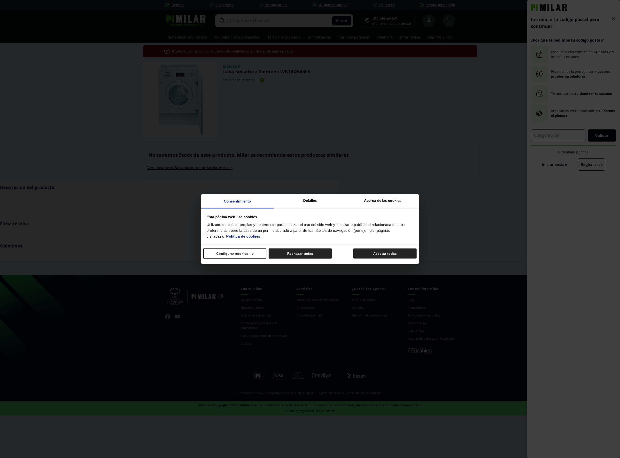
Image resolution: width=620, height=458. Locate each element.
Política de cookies (243, 236)
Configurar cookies (232, 253)
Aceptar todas (385, 253)
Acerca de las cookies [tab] (382, 200)
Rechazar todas (300, 253)
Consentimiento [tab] (237, 201)
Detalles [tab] (310, 200)
